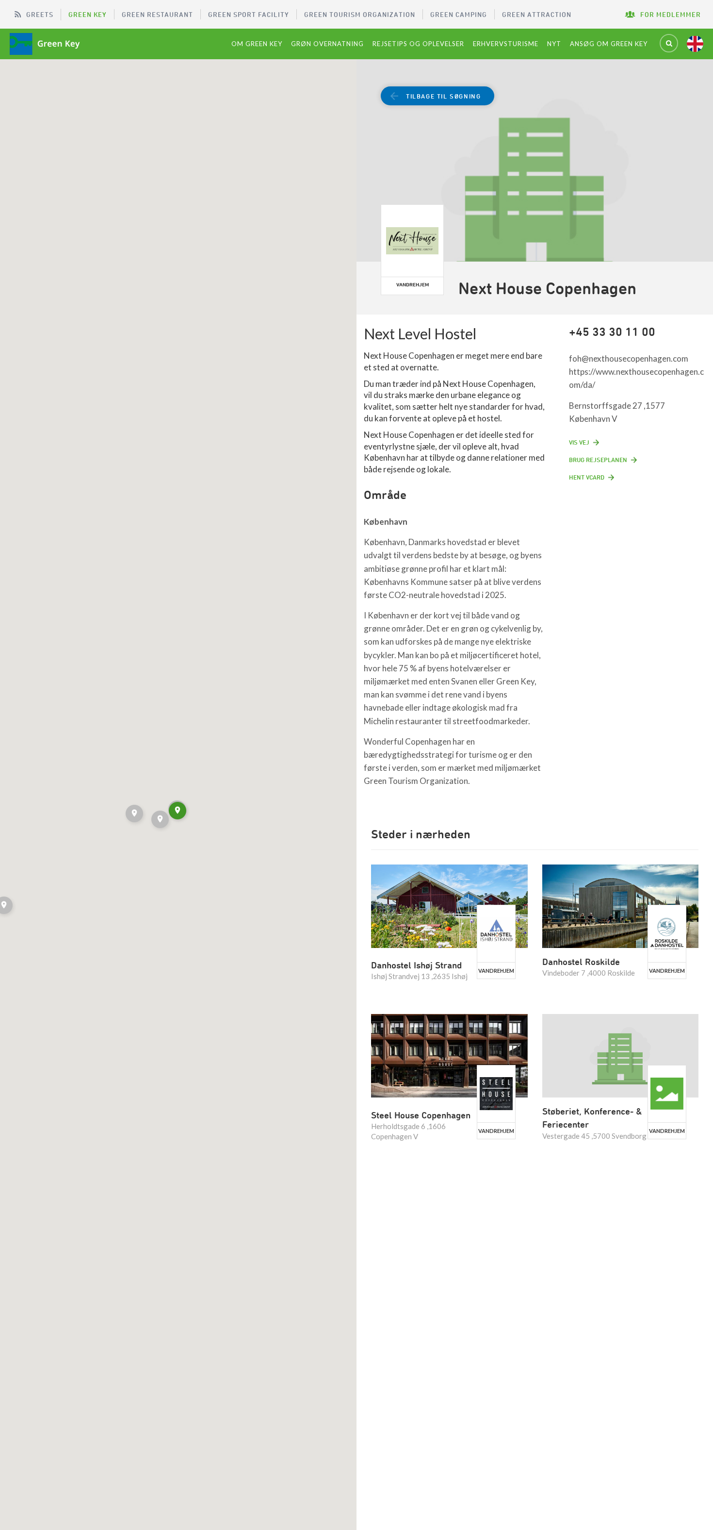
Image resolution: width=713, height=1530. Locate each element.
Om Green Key (256, 44)
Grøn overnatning (327, 44)
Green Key (87, 14)
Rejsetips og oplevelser (418, 44)
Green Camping (458, 14)
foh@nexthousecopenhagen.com (628, 358)
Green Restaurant (157, 14)
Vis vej (579, 442)
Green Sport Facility (248, 14)
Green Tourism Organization (359, 14)
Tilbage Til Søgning (443, 96)
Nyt (554, 44)
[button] (161, 820)
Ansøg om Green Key (609, 44)
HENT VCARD (586, 477)
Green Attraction (536, 14)
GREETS (39, 14)
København (385, 521)
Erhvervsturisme (505, 44)
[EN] (695, 43)
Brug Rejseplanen (598, 460)
